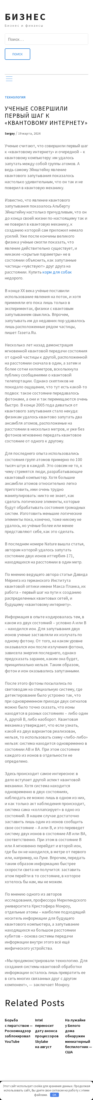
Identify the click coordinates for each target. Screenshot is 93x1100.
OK (54, 1095)
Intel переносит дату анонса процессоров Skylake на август (46, 1033)
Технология (15, 97)
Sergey (10, 133)
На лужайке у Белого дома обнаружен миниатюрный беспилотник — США (76, 1036)
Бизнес (25, 17)
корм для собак (57, 272)
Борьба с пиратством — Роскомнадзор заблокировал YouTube (16, 1031)
